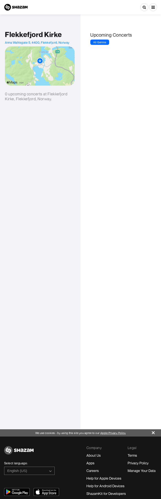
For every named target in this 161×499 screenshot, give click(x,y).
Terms (132, 455)
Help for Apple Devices (103, 478)
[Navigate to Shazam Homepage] (16, 7)
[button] (153, 7)
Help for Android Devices (105, 486)
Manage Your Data (142, 470)
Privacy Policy (138, 463)
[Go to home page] (19, 452)
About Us (93, 455)
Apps (90, 463)
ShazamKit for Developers (106, 493)
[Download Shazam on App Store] (46, 492)
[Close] (156, 431)
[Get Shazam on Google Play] (17, 492)
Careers (92, 470)
